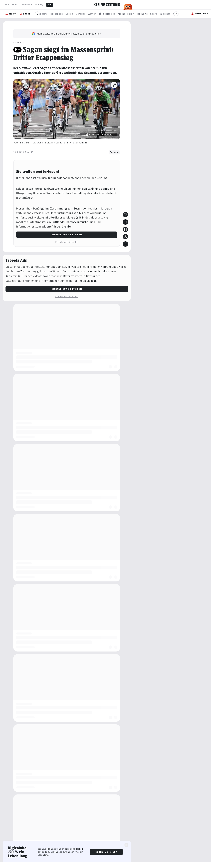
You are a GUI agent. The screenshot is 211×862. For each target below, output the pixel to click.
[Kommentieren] (125, 222)
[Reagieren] (125, 214)
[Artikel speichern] (125, 229)
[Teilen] (125, 236)
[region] (106, 14)
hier (69, 226)
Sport (17, 43)
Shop (14, 5)
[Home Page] (107, 4)
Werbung (39, 5)
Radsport (114, 152)
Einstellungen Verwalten (66, 242)
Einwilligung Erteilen (67, 235)
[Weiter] (176, 14)
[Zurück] (37, 14)
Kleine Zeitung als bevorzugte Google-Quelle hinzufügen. (69, 33)
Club (7, 5)
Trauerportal (26, 5)
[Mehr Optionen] (125, 244)
